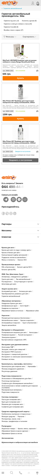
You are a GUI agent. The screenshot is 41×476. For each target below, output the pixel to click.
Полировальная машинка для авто (14, 332)
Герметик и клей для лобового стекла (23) (18, 24)
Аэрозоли (6, 315)
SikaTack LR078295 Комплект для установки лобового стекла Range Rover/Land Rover (20, 61)
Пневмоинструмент (9, 335)
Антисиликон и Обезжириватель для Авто (16, 378)
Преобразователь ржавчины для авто (15, 294)
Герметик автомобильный (11, 296)
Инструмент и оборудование (13, 330)
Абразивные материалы (12, 301)
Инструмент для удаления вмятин (15, 344)
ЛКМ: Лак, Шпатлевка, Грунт (13, 274)
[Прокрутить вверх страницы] (37, 466)
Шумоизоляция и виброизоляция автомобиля (20, 442)
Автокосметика (7, 438)
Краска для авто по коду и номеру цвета (16, 250)
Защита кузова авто (10, 289)
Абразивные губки (32, 311)
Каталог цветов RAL (9, 269)
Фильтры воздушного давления (13, 369)
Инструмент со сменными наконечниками (17, 357)
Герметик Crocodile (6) (11, 27)
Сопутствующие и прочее (23, 281)
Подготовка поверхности (12, 376)
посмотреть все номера (9, 190)
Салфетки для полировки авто (13, 407)
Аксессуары (33, 332)
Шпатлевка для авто (9, 284)
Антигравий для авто (9, 291)
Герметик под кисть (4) (11, 21)
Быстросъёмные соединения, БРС (14, 340)
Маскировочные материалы (12, 390)
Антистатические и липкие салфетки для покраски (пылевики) (20, 386)
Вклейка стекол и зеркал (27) (13, 30)
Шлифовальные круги (9, 306)
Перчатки (21, 416)
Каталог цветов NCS (24, 267)
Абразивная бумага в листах (12, 433)
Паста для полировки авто (11, 399)
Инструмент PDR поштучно (11, 352)
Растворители (7, 281)
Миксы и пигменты (8, 260)
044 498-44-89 (14, 187)
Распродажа (7, 426)
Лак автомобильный (23, 279)
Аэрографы (32, 366)
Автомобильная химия (10, 320)
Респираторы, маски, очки (11, 419)
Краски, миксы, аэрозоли (27, 428)
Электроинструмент (9, 337)
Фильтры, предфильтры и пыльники (14, 421)
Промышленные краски (11, 264)
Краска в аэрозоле (27, 320)
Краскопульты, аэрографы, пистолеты (17, 364)
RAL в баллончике (8, 267)
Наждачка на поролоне (10, 308)
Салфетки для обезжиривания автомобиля (17, 383)
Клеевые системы (8, 359)
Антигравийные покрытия (11, 323)
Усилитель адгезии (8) (29, 21)
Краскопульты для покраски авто (13, 366)
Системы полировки (10, 397)
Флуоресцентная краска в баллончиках (16, 318)
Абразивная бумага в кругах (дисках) (15, 431)
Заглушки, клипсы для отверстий (13, 349)
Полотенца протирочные (10, 381)
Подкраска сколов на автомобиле (14, 257)
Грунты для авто (7, 279)
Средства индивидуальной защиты (16, 411)
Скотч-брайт (24, 306)
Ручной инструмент (25, 335)
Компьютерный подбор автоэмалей (14, 255)
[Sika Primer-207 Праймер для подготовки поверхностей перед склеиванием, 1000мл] (20, 132)
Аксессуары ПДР (8, 347)
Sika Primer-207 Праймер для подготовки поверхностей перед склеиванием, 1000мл (19, 142)
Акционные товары (8, 428)
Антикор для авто (25, 291)
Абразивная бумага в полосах (12, 311)
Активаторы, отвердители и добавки (14, 277)
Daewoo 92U (22, 260)
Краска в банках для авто (11, 252)
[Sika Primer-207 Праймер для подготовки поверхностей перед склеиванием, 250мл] (20, 92)
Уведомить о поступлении (20, 160)
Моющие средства (8, 416)
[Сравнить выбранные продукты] (29, 473)
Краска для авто (8, 247)
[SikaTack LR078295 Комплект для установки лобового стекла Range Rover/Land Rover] (20, 51)
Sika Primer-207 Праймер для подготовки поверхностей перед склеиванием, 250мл (19, 101)
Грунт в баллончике (30, 323)
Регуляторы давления (9, 371)
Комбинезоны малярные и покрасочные (16, 414)
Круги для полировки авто (11, 402)
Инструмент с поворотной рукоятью (14, 354)
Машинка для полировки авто (12, 404)
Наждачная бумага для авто (12, 303)
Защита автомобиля (9, 325)
